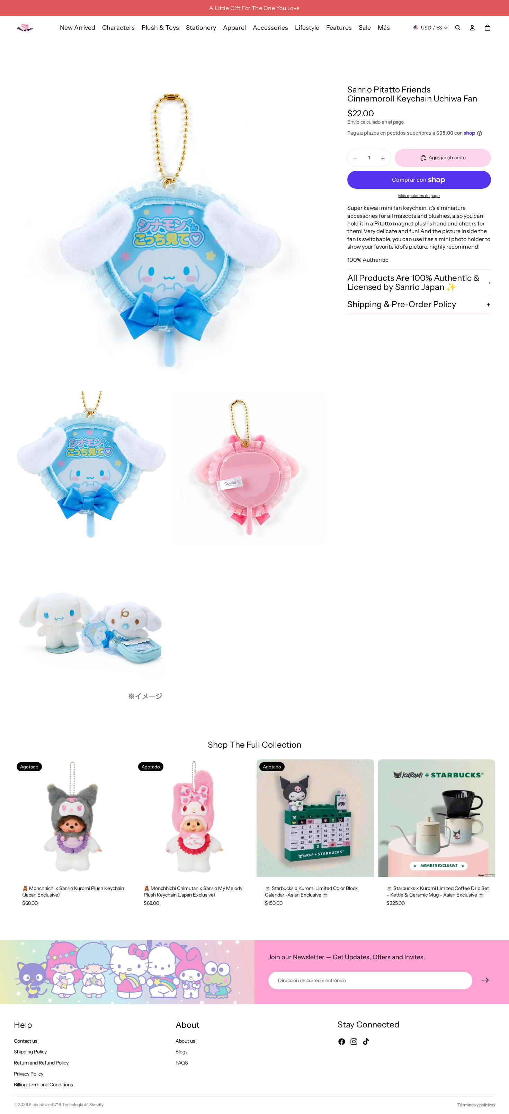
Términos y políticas (476, 1104)
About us (185, 1041)
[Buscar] (457, 27)
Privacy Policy (28, 1074)
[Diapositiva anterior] (24, 818)
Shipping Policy (30, 1052)
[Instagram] (354, 1042)
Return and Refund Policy (41, 1063)
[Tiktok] (366, 1042)
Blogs (182, 1052)
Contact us (25, 1041)
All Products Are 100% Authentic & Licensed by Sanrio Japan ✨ (413, 282)
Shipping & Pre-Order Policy (401, 305)
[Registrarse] (485, 980)
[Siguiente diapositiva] (120, 818)
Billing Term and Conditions (43, 1085)
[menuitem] (383, 28)
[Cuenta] (472, 27)
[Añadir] (484, 866)
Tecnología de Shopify (83, 1104)
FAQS (182, 1063)
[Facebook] (342, 1042)
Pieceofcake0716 (45, 1104)
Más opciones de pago (419, 195)
